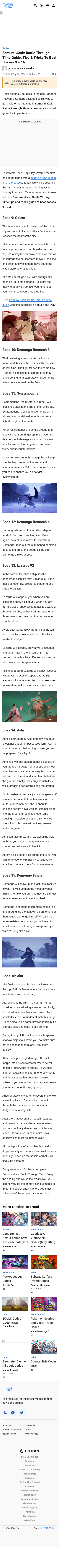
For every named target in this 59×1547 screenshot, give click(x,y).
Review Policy (9, 1434)
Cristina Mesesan (40, 1285)
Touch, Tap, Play (29, 1507)
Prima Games (29, 1474)
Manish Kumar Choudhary (10, 1324)
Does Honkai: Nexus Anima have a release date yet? (15, 1238)
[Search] (35, 5)
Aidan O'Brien (9, 1246)
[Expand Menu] (47, 5)
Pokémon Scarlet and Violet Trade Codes (42, 1323)
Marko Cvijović (10, 1370)
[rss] (5, 1413)
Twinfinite (29, 1461)
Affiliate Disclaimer (11, 1429)
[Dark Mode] (41, 5)
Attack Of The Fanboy (29, 1469)
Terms (28, 1429)
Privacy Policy (31, 1434)
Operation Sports (29, 1499)
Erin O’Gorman (38, 1246)
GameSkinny (29, 1495)
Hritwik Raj (8, 1285)
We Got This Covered (30, 1482)
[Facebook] (13, 1413)
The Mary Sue (29, 1503)
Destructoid (29, 1486)
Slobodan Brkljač (40, 1331)
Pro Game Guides (29, 1457)
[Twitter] (22, 1413)
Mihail (34, 1365)
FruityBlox (29, 1512)
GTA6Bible (29, 1520)
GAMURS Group (50, 1528)
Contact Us (30, 1425)
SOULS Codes (11, 1318)
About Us (6, 1425)
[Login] (54, 5)
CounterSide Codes (44, 1361)
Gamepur (29, 1465)
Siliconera (29, 1478)
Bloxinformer (29, 1516)
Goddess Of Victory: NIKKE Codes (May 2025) (43, 1238)
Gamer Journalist (29, 1490)
